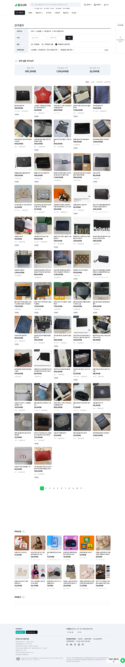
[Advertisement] (62, 510)
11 (81, 488)
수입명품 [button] (38, 31)
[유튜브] (71, 645)
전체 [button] (32, 31)
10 (77, 488)
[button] (58, 50)
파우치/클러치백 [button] (58, 31)
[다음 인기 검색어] (32, 8)
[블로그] (79, 645)
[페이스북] (67, 645)
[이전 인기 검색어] (30, 8)
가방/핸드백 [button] (47, 31)
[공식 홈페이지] (83, 644)
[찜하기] (30, 102)
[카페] (75, 645)
